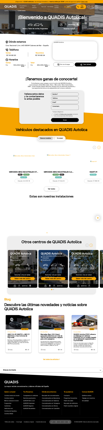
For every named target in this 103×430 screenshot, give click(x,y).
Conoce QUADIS (56, 6)
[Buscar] (96, 6)
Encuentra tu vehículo (23, 6)
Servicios (43, 6)
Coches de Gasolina (10, 411)
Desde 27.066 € (59, 181)
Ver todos (51, 189)
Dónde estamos (68, 6)
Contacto (67, 395)
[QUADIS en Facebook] (60, 422)
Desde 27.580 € (93, 181)
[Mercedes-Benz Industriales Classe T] (58, 163)
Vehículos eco (8, 408)
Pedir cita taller (68, 400)
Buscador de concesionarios (50, 395)
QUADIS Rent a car (29, 400)
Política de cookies (9, 421)
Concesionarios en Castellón (51, 408)
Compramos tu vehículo (30, 395)
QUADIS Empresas (29, 403)
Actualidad (50, 6)
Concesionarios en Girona (50, 406)
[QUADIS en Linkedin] (56, 422)
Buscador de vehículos (71, 403)
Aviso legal (19, 421)
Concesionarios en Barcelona (51, 398)
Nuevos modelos (45, 138)
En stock (60, 138)
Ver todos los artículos (51, 359)
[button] (99, 147)
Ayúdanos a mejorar (29, 421)
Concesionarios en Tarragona (51, 403)
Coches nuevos (9, 398)
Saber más (84, 1)
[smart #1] (93, 163)
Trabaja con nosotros (88, 398)
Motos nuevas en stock (11, 400)
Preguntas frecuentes (70, 398)
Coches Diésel (8, 413)
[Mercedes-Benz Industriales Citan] (24, 163)
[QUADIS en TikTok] (52, 422)
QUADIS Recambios (29, 408)
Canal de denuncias (41, 421)
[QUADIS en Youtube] (69, 422)
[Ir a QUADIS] (12, 6)
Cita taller (82, 6)
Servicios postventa (29, 398)
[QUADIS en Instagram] (65, 422)
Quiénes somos (86, 395)
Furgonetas (7, 403)
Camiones (7, 406)
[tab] (45, 138)
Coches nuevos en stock (11, 395)
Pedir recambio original (71, 406)
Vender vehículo (34, 6)
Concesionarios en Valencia (50, 400)
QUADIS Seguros (28, 406)
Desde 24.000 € (24, 181)
